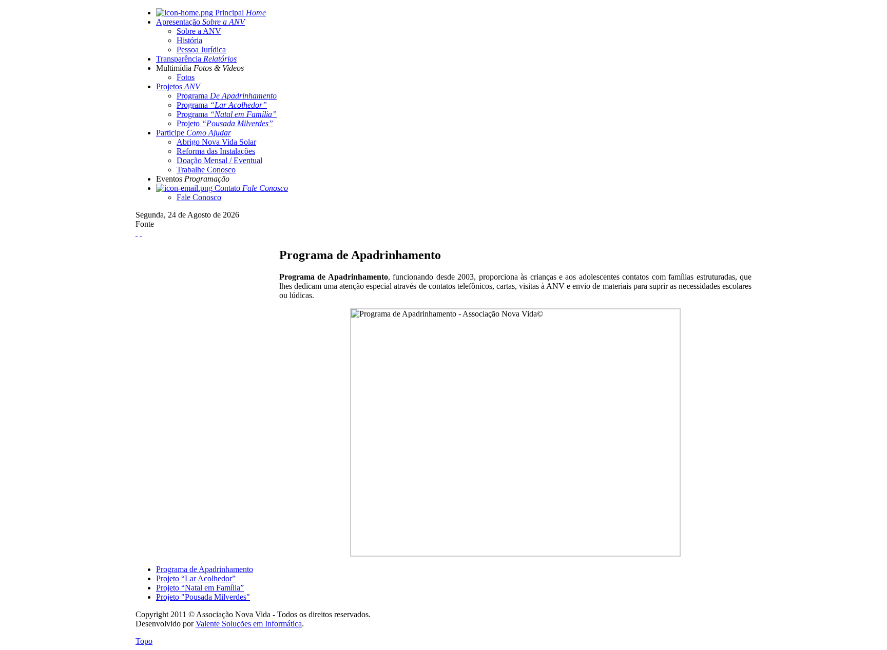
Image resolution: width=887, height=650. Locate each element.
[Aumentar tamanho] (137, 233)
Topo (144, 641)
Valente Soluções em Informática (249, 623)
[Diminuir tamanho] (141, 233)
